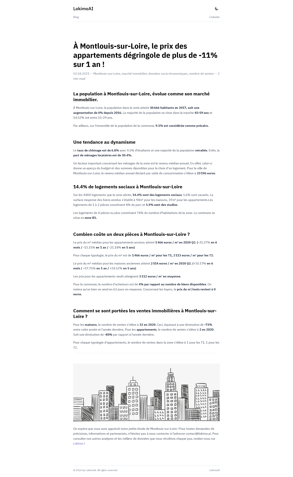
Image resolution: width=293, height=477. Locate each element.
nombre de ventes (201, 73)
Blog (76, 17)
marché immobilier (134, 73)
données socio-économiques (168, 73)
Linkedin (214, 17)
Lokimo (78, 443)
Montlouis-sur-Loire (106, 73)
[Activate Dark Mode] (217, 9)
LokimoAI (214, 470)
